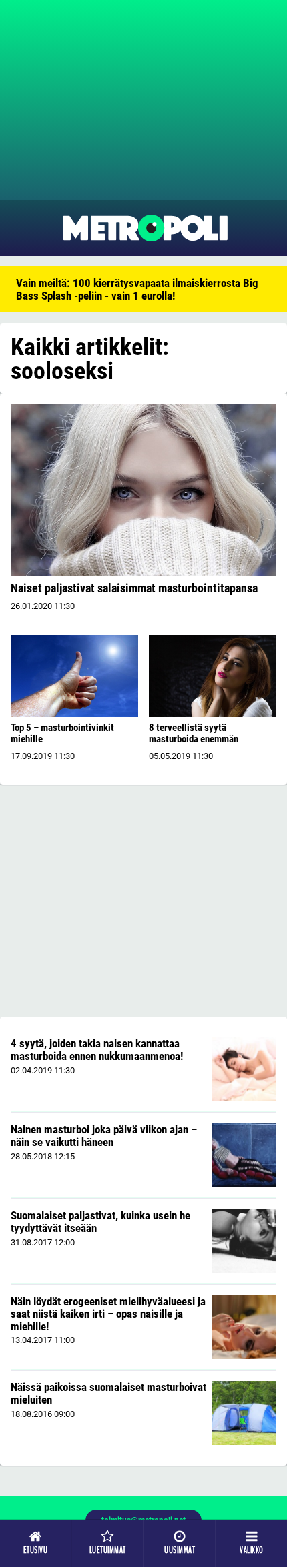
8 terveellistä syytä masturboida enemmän (193, 733)
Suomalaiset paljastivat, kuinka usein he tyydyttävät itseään (100, 1222)
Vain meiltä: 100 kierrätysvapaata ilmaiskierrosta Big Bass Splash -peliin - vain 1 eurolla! (137, 289)
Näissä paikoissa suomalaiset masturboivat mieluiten (108, 1393)
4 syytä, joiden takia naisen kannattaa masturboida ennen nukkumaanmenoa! (97, 1050)
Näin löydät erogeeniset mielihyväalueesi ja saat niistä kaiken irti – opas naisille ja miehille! (108, 1313)
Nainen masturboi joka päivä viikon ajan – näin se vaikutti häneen (104, 1136)
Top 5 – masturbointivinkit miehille (62, 733)
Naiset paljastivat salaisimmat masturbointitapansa (134, 588)
